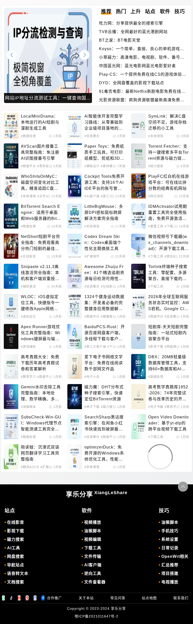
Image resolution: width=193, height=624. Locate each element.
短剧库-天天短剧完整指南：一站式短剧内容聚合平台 (168, 333)
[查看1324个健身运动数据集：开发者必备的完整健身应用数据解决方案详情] (74, 306)
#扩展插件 (92, 256)
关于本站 (86, 598)
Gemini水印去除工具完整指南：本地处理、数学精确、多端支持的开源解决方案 (41, 393)
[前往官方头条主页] (19, 597)
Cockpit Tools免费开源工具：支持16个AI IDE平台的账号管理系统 (104, 183)
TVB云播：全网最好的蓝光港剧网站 (133, 32)
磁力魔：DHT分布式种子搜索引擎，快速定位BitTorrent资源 (104, 393)
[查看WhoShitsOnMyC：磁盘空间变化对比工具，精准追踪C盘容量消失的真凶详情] (11, 186)
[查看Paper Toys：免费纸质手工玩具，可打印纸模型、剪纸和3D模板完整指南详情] (74, 155)
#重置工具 (155, 226)
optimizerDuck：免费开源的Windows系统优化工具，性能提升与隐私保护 (104, 453)
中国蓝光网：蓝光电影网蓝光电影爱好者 (137, 66)
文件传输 (92, 556)
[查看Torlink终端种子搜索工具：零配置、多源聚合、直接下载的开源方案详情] (138, 276)
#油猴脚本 (28, 407)
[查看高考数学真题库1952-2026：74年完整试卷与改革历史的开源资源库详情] (138, 396)
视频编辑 (92, 539)
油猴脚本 (92, 531)
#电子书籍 (155, 407)
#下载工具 (172, 226)
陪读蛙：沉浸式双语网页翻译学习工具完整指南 (40, 453)
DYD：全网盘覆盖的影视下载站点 (131, 83)
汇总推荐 (169, 565)
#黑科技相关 (46, 166)
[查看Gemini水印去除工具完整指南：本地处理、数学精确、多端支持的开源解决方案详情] (11, 396)
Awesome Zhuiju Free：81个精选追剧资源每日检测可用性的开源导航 (104, 273)
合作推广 (54, 598)
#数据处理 (28, 136)
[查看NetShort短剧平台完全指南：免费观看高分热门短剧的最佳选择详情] (11, 246)
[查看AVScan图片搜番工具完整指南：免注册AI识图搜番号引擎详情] (11, 155)
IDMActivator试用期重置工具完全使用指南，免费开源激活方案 (167, 213)
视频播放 (92, 522)
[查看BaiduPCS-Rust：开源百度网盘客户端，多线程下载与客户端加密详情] (74, 336)
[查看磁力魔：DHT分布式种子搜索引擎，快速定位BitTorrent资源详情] (74, 396)
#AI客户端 (92, 196)
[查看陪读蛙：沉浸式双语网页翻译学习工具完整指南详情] (11, 456)
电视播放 (169, 582)
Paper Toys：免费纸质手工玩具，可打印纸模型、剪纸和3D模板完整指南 (104, 152)
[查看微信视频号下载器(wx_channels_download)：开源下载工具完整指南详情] (138, 246)
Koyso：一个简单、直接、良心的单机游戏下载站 (141, 49)
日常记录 (169, 548)
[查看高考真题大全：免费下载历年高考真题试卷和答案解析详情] (11, 366)
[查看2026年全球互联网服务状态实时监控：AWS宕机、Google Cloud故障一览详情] (138, 306)
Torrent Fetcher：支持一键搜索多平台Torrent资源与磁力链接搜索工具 (168, 152)
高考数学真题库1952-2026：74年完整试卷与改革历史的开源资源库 (168, 393)
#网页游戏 (155, 196)
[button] (84, 55)
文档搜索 (15, 582)
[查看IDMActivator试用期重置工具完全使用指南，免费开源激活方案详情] (138, 216)
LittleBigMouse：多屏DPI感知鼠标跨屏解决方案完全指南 (103, 212)
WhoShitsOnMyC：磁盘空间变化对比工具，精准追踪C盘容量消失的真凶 (40, 183)
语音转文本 (17, 573)
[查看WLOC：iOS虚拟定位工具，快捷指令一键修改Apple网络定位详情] (11, 306)
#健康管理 (108, 316)
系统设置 (169, 539)
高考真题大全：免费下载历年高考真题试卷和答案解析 (40, 363)
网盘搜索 (15, 556)
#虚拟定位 (28, 316)
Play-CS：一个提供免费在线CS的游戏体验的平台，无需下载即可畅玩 (142, 74)
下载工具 (92, 548)
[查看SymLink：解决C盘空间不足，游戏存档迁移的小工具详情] (138, 125)
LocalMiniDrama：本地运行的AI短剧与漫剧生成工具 (40, 122)
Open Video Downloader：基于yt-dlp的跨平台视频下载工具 (168, 423)
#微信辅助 (172, 256)
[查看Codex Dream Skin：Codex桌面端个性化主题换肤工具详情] (74, 246)
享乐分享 (96, 494)
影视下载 (15, 531)
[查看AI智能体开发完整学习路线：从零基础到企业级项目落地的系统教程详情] (74, 125)
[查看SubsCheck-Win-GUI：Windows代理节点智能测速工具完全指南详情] (11, 426)
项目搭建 (169, 573)
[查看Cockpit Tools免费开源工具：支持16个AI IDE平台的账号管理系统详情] (74, 186)
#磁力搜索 (155, 166)
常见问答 (117, 598)
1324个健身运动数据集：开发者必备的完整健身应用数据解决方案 (104, 303)
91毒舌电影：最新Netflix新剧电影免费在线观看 (142, 92)
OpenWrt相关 (174, 556)
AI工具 (13, 548)
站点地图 (149, 598)
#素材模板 (108, 166)
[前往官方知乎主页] (42, 597)
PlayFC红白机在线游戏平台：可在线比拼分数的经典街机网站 (168, 182)
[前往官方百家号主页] (35, 597)
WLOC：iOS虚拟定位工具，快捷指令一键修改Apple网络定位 (40, 303)
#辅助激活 (28, 286)
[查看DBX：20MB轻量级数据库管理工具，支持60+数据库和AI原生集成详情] (138, 366)
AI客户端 (93, 565)
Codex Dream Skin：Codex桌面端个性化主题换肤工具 (102, 242)
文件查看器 (95, 582)
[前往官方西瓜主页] (27, 597)
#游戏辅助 (28, 346)
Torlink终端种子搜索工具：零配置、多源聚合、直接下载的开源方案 (167, 273)
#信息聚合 (92, 136)
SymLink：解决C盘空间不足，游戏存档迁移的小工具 (167, 122)
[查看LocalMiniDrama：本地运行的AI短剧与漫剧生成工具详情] (11, 125)
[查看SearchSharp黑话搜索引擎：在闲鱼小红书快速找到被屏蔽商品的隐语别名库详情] (74, 426)
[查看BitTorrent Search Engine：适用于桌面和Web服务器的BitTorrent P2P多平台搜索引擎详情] (11, 216)
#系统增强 (155, 136)
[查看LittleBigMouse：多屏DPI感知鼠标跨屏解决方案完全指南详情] (74, 216)
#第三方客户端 (95, 346)
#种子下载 (92, 407)
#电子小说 (92, 377)
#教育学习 (28, 377)
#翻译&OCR (30, 467)
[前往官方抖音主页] (11, 597)
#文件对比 (44, 196)
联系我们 (180, 598)
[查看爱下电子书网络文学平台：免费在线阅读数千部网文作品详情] (74, 366)
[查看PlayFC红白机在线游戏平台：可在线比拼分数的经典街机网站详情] (138, 186)
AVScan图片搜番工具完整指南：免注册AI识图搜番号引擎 (40, 152)
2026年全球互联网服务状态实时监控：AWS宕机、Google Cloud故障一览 (168, 303)
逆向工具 (92, 573)
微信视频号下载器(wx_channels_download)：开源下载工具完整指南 (168, 243)
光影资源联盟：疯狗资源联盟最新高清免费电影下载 (141, 100)
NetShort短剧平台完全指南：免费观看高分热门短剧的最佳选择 (40, 243)
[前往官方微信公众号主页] (3, 597)
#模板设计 (92, 166)
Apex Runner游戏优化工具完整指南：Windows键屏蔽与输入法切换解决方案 (40, 333)
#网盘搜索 (172, 346)
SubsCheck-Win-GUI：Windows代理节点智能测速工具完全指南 (41, 423)
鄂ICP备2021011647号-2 (96, 616)
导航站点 (15, 565)
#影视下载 (155, 346)
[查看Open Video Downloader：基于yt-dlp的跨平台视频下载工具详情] (138, 426)
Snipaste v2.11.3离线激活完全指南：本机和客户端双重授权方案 (40, 273)
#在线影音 (28, 256)
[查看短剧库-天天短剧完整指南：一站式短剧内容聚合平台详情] (138, 336)
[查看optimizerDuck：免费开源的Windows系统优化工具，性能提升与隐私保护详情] (74, 456)
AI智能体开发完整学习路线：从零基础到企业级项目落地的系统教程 (103, 122)
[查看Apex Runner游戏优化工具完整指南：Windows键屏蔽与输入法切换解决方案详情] (11, 336)
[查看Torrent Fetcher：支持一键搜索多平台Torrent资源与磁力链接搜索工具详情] (138, 155)
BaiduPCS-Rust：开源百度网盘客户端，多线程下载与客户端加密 (104, 333)
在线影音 (15, 522)
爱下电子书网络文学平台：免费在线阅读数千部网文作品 (103, 363)
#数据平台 (28, 166)
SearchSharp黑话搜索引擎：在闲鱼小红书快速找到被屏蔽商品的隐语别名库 (104, 423)
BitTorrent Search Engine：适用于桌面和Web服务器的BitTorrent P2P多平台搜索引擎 (41, 213)
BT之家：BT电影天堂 (119, 40)
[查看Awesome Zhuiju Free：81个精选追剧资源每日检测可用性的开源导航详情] (74, 276)
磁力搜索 (15, 539)
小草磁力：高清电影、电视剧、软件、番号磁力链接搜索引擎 (141, 57)
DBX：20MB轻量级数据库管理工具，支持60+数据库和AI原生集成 (167, 363)
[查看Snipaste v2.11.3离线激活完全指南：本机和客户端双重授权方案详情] (11, 276)
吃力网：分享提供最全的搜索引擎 (131, 23)
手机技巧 (169, 531)
